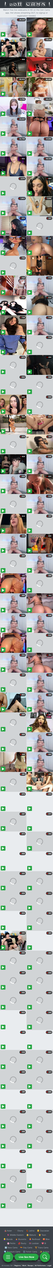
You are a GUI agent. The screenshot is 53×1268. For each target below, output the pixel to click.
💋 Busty (22, 1243)
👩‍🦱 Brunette (20, 1239)
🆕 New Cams (11, 1247)
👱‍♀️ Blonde (8, 1239)
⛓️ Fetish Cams (30, 1251)
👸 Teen (42, 1235)
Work (24, 1265)
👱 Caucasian (43, 1230)
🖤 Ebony (19, 1230)
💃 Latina (30, 1230)
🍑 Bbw (46, 1239)
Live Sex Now (26, 1256)
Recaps (30, 1265)
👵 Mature (31, 1235)
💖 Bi (44, 1243)
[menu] (8, 1257)
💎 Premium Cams (12, 1251)
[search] (45, 1257)
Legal (49, 1265)
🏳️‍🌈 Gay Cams (26, 1247)
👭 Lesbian (34, 1243)
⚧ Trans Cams (41, 1247)
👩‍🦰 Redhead (34, 1239)
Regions (17, 1265)
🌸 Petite (11, 1243)
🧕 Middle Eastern (15, 1235)
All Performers (40, 1265)
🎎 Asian (8, 1230)
